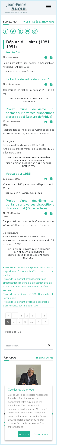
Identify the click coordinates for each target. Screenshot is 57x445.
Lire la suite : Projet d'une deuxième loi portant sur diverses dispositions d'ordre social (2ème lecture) (28, 253)
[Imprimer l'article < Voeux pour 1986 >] (45, 179)
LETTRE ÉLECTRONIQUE (39, 21)
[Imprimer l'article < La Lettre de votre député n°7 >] (45, 84)
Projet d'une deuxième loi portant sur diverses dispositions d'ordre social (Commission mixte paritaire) (28, 271)
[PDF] (51, 57)
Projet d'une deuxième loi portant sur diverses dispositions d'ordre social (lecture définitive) (30, 113)
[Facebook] (5, 31)
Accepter (24, 434)
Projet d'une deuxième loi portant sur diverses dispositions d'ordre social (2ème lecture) (30, 204)
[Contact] (27, 31)
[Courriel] (35, 31)
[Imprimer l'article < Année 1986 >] (45, 57)
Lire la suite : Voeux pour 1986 (23, 193)
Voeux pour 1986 (18, 174)
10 (31, 322)
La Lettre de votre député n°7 (27, 79)
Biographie (45, 357)
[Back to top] (47, 435)
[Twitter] (13, 31)
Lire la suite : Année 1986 (20, 71)
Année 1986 (14, 52)
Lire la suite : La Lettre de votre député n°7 (28, 100)
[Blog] (20, 31)
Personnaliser (41, 434)
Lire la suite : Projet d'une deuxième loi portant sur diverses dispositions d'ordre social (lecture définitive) (28, 161)
